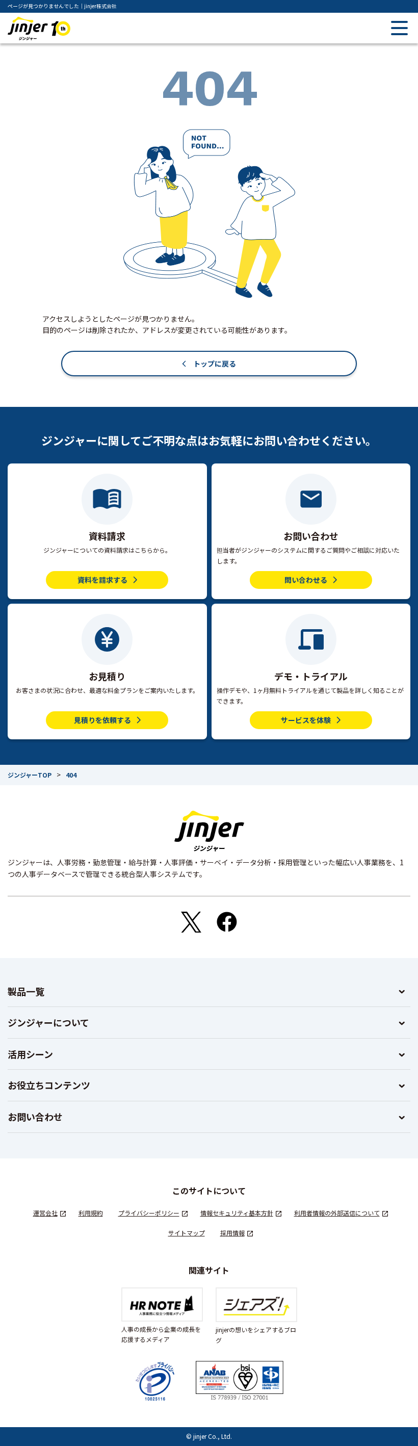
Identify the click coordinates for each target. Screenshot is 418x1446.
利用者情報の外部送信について (337, 1212)
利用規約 (91, 1212)
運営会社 (45, 1212)
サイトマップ (186, 1232)
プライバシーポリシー (148, 1212)
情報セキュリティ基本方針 (236, 1212)
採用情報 (232, 1232)
